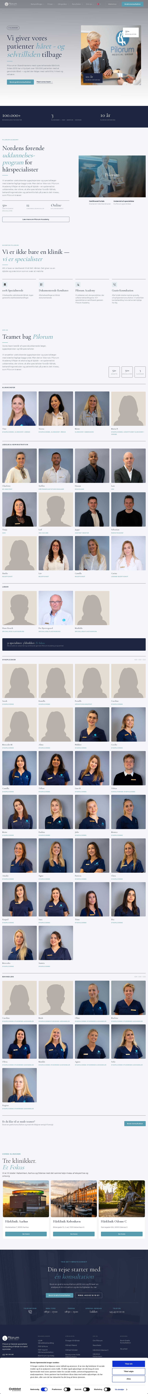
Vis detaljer (119, 1389)
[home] (11, 4)
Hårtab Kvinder (71, 1350)
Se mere (25, 1234)
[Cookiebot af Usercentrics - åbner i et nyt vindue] (15, 1389)
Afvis (129, 1379)
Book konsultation (135, 1124)
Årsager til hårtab (72, 1341)
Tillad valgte (129, 1371)
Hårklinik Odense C (100, 1350)
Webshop (112, 4)
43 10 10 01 (8, 1354)
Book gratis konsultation (20, 82)
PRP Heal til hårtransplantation (45, 1351)
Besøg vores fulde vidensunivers (72, 1356)
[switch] (67, 1389)
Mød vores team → (45, 82)
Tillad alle (129, 1364)
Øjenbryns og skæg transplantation (46, 1357)
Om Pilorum (98, 1341)
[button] (37, 4)
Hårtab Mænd (71, 1345)
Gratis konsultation (132, 4)
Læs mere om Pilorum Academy (36, 219)
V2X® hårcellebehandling (46, 1342)
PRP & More (43, 1346)
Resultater (97, 1345)
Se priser (124, 1349)
